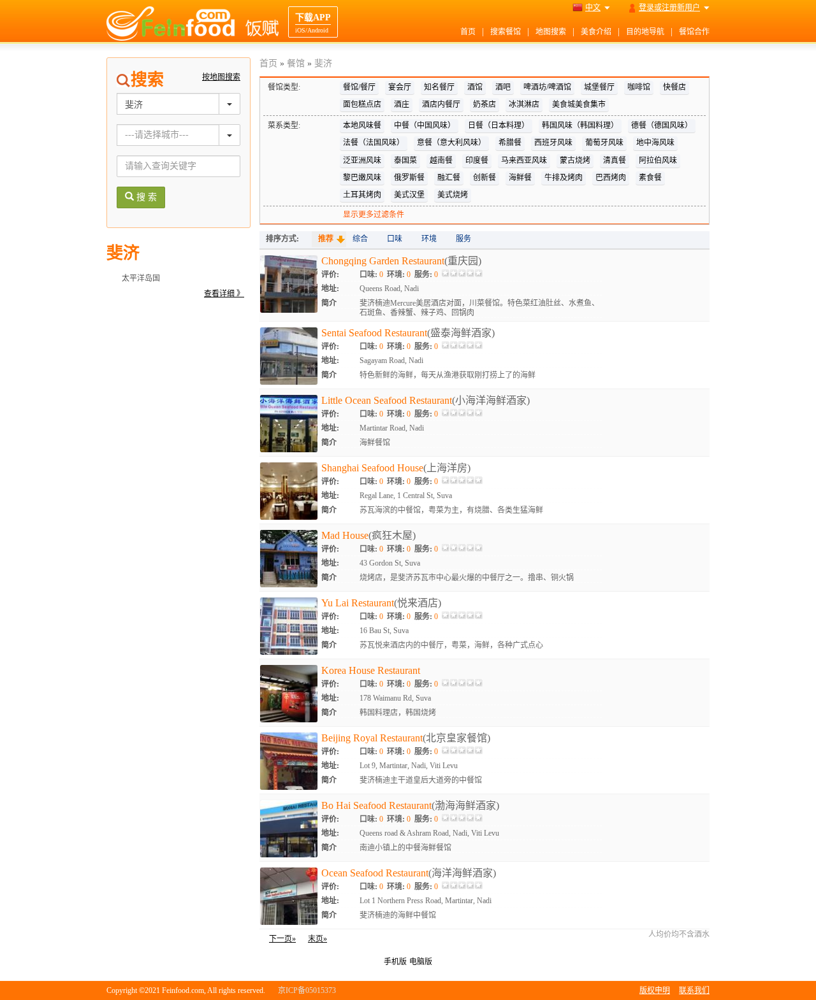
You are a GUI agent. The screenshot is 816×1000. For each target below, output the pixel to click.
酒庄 (401, 104)
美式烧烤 (452, 194)
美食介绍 (596, 31)
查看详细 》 (224, 293)
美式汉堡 (409, 194)
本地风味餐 (362, 125)
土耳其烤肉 (362, 194)
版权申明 (654, 990)
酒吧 (503, 87)
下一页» (282, 938)
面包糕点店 (362, 104)
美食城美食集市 (579, 104)
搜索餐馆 (505, 31)
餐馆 (296, 63)
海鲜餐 (520, 177)
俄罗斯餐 (409, 177)
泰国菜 (405, 160)
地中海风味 (655, 142)
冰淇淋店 (524, 104)
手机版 (395, 961)
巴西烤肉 (610, 177)
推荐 (325, 238)
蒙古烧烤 (575, 160)
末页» (317, 938)
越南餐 (441, 160)
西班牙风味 (553, 142)
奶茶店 (484, 104)
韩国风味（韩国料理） (580, 125)
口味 (394, 238)
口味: (371, 274)
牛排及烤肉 (563, 177)
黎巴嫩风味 (362, 177)
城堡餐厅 (599, 87)
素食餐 (650, 177)
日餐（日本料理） (498, 125)
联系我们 (694, 990)
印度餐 (476, 160)
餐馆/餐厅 (359, 87)
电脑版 (420, 961)
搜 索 (145, 197)
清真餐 (614, 160)
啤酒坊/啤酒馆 (547, 87)
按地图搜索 (221, 77)
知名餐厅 (439, 87)
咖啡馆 (638, 87)
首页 (468, 31)
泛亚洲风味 (362, 160)
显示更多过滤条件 (373, 214)
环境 (429, 238)
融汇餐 (448, 177)
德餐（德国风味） (661, 125)
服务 (463, 238)
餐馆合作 (694, 31)
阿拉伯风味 (658, 160)
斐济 (323, 63)
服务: (426, 274)
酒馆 (475, 87)
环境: (399, 274)
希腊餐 (510, 142)
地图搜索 (551, 31)
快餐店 (674, 87)
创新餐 (484, 177)
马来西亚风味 (524, 160)
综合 (360, 238)
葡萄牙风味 (604, 142)
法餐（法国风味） (373, 142)
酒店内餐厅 (441, 104)
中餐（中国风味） (424, 125)
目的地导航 (645, 31)
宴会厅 (399, 87)
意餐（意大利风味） (451, 142)
